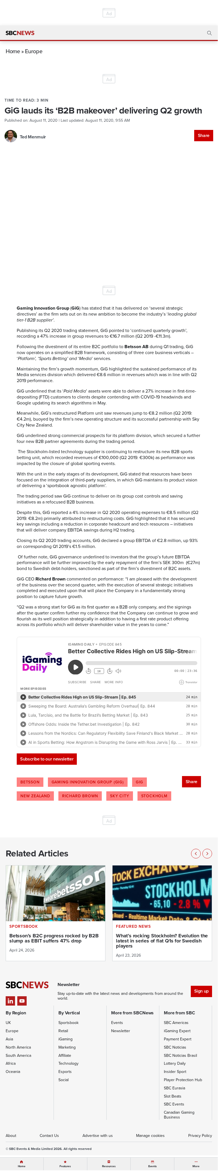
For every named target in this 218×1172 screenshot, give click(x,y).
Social (63, 1080)
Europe (33, 51)
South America (18, 1056)
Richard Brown (80, 796)
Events (117, 1023)
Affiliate (64, 1056)
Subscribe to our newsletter (46, 759)
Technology (68, 1063)
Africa (11, 1063)
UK (8, 1023)
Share (203, 135)
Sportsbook (68, 1023)
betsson (30, 782)
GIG (139, 782)
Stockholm (154, 796)
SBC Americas (176, 1023)
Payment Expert (177, 1039)
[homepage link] (20, 33)
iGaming (65, 1039)
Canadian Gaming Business (179, 1114)
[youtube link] (22, 1001)
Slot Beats (172, 1096)
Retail (63, 1031)
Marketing (67, 1047)
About (11, 1136)
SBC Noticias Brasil (180, 1056)
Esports (65, 1072)
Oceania (13, 1072)
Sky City (119, 796)
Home (13, 51)
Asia (9, 1039)
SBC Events (174, 1104)
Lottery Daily (175, 1063)
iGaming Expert (177, 1031)
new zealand (35, 796)
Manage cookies (150, 1136)
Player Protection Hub (183, 1080)
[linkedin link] (10, 1001)
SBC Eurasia (174, 1088)
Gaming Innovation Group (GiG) (88, 782)
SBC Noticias (175, 1047)
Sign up (201, 991)
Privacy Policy (200, 1136)
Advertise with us (97, 1136)
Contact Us (49, 1136)
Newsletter (120, 1031)
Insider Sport (175, 1072)
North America (18, 1047)
